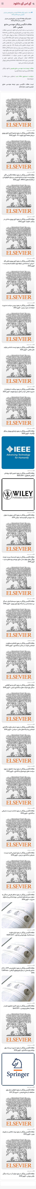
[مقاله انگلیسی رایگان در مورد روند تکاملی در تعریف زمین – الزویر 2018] (18, 1111)
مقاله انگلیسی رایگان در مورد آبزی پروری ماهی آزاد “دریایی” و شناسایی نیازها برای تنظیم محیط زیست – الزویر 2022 (18, 263)
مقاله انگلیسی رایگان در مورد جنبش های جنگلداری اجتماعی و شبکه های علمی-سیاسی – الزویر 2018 (18, 728)
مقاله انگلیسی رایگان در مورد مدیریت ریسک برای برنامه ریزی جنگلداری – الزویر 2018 (19, 1049)
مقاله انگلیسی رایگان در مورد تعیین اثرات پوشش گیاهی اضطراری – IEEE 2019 (19, 474)
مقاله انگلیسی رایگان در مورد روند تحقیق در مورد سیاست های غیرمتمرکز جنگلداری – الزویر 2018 (19, 770)
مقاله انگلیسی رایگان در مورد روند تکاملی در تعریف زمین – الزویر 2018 (18, 1133)
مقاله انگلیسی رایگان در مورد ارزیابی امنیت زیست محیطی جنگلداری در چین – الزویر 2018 (19, 854)
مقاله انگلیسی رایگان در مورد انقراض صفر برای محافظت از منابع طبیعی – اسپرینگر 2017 (20, 1091)
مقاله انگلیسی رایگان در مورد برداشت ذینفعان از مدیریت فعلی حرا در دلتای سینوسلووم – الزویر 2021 (18, 390)
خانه (30, 13)
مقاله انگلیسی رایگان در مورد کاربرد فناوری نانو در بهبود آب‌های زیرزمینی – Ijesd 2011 (19, 1007)
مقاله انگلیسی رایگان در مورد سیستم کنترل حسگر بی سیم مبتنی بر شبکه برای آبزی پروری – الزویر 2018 (18, 602)
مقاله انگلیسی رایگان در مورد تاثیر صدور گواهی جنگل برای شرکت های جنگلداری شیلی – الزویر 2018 (18, 686)
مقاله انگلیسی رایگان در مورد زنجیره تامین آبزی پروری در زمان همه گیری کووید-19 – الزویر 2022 (18, 134)
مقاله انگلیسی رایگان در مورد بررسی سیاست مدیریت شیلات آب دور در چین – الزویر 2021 (18, 306)
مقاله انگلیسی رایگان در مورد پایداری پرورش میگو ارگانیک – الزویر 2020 (19, 432)
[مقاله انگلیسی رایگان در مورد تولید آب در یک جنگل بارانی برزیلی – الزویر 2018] (18, 1153)
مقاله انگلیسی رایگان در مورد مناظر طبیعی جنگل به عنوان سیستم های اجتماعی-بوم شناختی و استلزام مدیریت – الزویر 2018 (18, 897)
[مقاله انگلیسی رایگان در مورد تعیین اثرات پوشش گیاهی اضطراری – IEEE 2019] (18, 452)
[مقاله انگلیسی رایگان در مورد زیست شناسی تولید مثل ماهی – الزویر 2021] (18, 327)
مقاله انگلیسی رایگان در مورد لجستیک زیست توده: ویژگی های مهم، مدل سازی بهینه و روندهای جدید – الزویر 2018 (18, 559)
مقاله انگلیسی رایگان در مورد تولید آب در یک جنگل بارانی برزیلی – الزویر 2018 (18, 1175)
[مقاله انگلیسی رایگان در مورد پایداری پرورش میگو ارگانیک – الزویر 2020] (18, 410)
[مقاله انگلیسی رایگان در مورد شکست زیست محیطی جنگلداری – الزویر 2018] (18, 790)
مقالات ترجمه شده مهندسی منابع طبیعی (22, 68)
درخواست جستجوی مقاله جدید (25, 76)
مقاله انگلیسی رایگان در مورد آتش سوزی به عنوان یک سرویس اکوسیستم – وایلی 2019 (19, 516)
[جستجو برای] (33, 4)
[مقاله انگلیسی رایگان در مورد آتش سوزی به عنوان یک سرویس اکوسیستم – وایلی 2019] (18, 494)
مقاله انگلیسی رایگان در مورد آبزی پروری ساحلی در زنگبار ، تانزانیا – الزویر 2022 (19, 220)
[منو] (3, 4)
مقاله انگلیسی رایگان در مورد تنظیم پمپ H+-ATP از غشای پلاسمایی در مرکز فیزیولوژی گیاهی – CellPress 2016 (18, 970)
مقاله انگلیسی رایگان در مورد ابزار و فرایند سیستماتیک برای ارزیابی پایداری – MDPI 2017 (20, 934)
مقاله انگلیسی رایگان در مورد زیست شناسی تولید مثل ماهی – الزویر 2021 (19, 348)
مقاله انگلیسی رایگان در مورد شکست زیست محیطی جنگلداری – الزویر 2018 (18, 812)
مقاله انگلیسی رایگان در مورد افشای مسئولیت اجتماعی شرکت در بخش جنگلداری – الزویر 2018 (20, 644)
